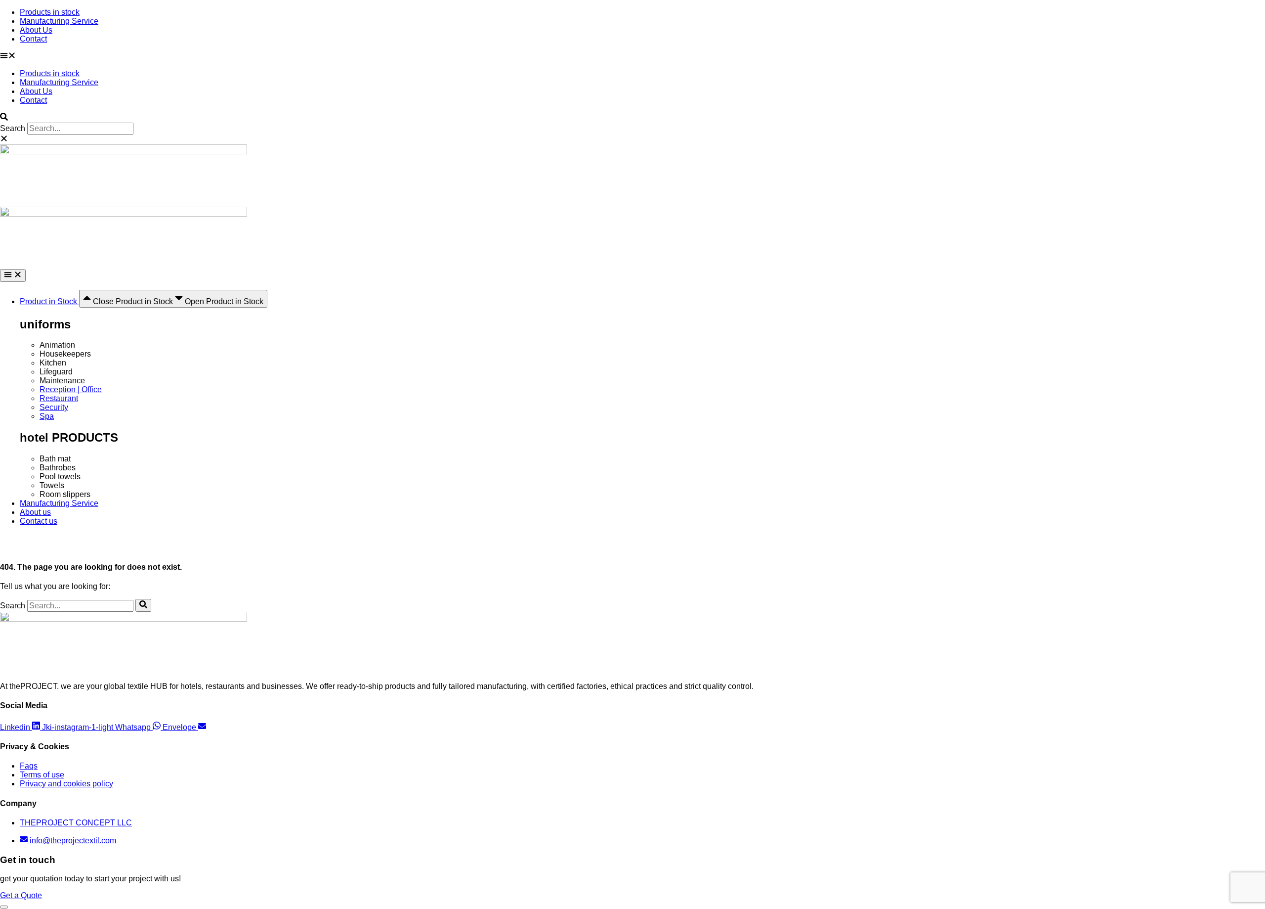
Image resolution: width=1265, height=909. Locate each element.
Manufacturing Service (59, 21)
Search (12, 128)
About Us (36, 30)
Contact (33, 39)
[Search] (143, 605)
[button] (632, 56)
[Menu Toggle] (13, 275)
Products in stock (50, 12)
